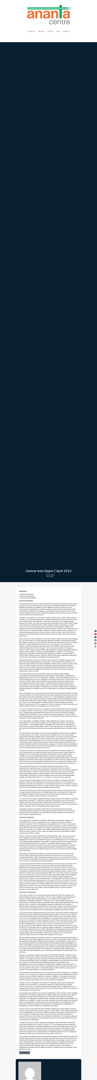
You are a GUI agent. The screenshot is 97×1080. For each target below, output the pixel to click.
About (58, 31)
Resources (41, 31)
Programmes (31, 31)
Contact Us (66, 31)
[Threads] (95, 646)
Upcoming (50, 31)
